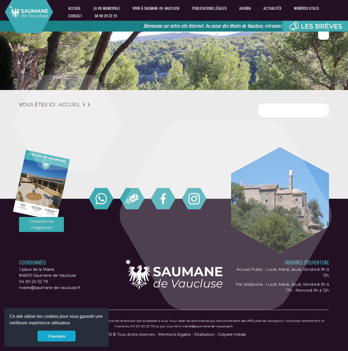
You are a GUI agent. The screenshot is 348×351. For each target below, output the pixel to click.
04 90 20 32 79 (106, 15)
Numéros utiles (306, 8)
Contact (75, 15)
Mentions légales (174, 334)
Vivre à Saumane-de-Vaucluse (156, 8)
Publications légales (209, 8)
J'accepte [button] (57, 336)
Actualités (272, 8)
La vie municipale (106, 8)
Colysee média (232, 334)
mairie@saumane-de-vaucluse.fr (49, 287)
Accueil (74, 8)
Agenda (245, 8)
